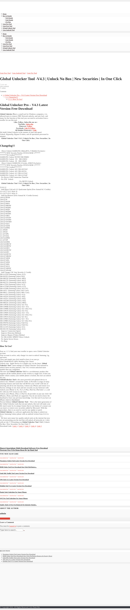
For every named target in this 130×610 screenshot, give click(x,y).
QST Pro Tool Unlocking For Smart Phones (14, 498)
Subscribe (29, 124)
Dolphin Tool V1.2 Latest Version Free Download (15, 486)
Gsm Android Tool (9, 30)
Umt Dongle (9, 20)
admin (4, 88)
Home (4, 14)
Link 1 (15, 426)
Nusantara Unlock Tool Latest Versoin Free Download (17, 461)
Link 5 (39, 426)
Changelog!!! (11, 97)
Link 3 (27, 426)
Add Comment (4, 86)
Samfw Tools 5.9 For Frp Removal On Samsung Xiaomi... (18, 505)
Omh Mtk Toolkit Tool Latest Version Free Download (17, 473)
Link (34, 130)
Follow (29, 126)
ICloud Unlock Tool (9, 28)
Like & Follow (29, 128)
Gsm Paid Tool (20, 489)
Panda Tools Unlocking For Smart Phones (13, 492)
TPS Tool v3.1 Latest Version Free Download (14, 479)
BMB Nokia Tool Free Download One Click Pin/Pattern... (18, 467)
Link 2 (21, 426)
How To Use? (15, 99)
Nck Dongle (9, 18)
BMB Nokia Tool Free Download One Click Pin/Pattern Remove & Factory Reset (27, 556)
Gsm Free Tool (7, 26)
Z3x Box (8, 22)
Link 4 (33, 426)
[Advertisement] (24, 5)
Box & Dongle (7, 16)
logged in (12, 526)
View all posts (5, 519)
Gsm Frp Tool (7, 24)
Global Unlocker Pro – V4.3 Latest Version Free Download (25, 95)
